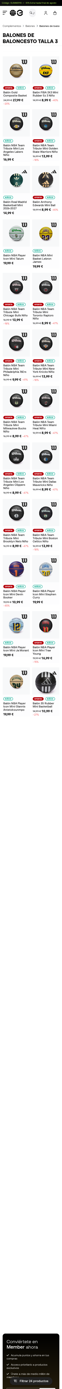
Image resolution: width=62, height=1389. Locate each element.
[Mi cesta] (54, 13)
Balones (30, 25)
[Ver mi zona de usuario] (45, 13)
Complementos (12, 25)
